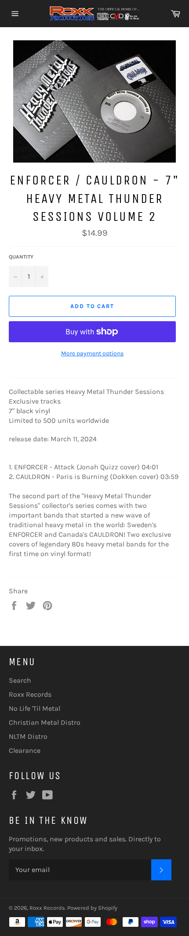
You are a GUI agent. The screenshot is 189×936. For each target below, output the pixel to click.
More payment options (92, 353)
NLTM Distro (28, 736)
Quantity (21, 257)
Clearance (24, 750)
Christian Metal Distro (44, 722)
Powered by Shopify (92, 907)
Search (20, 680)
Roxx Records (30, 694)
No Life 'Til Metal (34, 708)
